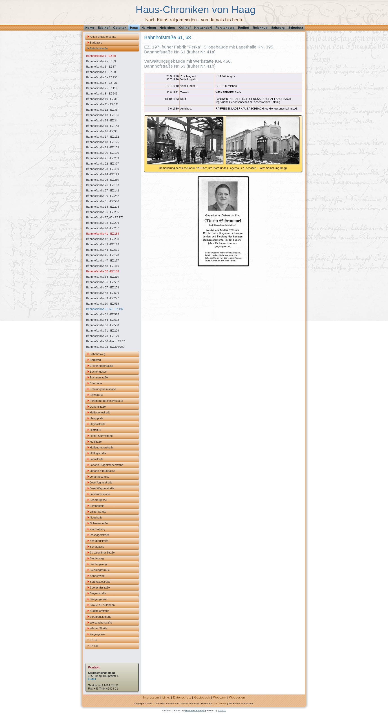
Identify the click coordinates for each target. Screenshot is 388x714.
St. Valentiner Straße (102, 552)
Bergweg (95, 360)
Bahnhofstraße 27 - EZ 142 (102, 190)
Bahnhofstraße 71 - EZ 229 (102, 330)
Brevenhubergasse (101, 365)
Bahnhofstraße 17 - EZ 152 (102, 136)
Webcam (219, 697)
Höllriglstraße (98, 453)
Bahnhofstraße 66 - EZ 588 (102, 325)
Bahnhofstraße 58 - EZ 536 (102, 292)
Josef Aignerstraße (101, 482)
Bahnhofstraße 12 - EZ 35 (101, 109)
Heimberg (148, 27)
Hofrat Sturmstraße (101, 435)
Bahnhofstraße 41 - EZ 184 (102, 233)
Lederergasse (98, 500)
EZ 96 (93, 640)
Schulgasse (97, 546)
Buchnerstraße (99, 377)
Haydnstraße (98, 424)
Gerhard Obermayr (195, 710)
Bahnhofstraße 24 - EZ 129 (102, 174)
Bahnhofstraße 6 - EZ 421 (101, 82)
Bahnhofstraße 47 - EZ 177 (102, 260)
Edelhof (104, 27)
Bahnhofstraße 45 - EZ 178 (102, 255)
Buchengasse (98, 371)
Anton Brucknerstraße (103, 36)
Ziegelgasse (97, 634)
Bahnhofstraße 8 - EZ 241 (101, 93)
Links (166, 697)
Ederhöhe (96, 383)
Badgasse (96, 42)
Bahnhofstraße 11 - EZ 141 (102, 104)
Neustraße (96, 517)
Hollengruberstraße (102, 447)
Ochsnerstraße (99, 523)
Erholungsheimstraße (103, 389)
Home (89, 27)
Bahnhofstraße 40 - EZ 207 (102, 228)
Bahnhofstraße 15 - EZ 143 (102, 125)
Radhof (243, 27)
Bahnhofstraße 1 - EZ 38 (101, 55)
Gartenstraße (98, 406)
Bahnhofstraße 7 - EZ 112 (101, 88)
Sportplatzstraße (100, 587)
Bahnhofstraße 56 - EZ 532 (102, 282)
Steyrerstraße (98, 593)
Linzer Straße (98, 511)
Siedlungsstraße (100, 570)
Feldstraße (96, 395)
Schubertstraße (99, 541)
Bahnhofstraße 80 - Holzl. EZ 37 (105, 341)
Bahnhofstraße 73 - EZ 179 (102, 336)
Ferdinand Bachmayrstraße (106, 400)
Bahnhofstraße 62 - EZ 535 (102, 314)
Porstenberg (225, 27)
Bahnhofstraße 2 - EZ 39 (101, 61)
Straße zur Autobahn (102, 605)
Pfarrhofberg (97, 529)
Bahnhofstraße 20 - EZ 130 (102, 152)
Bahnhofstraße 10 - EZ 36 (101, 99)
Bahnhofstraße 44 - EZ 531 (102, 249)
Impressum (151, 697)
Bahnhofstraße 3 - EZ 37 (101, 66)
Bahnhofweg (97, 354)
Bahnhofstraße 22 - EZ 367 (102, 163)
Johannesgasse (99, 476)
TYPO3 (222, 710)
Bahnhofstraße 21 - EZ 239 (102, 158)
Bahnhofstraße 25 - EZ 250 (102, 179)
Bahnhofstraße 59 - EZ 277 (102, 298)
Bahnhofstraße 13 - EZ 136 (102, 115)
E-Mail (92, 679)
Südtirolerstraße (99, 611)
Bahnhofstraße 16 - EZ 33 (101, 131)
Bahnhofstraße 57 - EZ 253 (102, 287)
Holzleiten (167, 27)
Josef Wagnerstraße (102, 488)
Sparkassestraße (100, 581)
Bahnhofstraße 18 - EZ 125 (102, 142)
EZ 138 (94, 646)
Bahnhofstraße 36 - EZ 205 (102, 212)
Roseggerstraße (100, 535)
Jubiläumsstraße (100, 494)
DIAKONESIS (219, 703)
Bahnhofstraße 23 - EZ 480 (102, 169)
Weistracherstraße (101, 622)
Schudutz (295, 27)
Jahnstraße (97, 459)
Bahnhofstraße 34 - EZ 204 (102, 206)
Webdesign (237, 697)
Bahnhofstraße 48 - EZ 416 (102, 266)
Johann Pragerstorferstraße (106, 465)
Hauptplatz (96, 418)
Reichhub (260, 27)
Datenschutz (182, 697)
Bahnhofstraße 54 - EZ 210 (102, 276)
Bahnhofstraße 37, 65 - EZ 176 (104, 217)
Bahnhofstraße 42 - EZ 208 (102, 239)
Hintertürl (95, 430)
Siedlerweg (97, 558)
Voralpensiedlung (100, 616)
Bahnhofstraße (99, 48)
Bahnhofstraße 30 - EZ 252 (102, 196)
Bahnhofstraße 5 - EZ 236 (101, 77)
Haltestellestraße (100, 412)
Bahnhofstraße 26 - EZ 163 (102, 185)
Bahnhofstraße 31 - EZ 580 (102, 201)
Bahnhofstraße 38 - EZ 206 (102, 222)
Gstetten (119, 27)
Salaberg (278, 27)
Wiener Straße (98, 628)
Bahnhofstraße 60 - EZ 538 (102, 303)
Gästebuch (202, 697)
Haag (134, 27)
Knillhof (185, 27)
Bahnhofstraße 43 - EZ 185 (102, 244)
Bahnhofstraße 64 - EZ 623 (102, 319)
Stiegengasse (98, 599)
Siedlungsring (98, 564)
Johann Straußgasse (102, 470)
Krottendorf (203, 27)
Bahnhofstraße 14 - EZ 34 (101, 120)
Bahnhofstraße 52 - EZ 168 (102, 271)
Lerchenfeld (97, 505)
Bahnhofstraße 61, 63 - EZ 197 (104, 309)
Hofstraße (96, 441)
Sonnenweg (97, 576)
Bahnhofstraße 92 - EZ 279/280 (105, 346)
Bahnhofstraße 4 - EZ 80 (101, 72)
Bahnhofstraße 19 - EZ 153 (102, 147)
